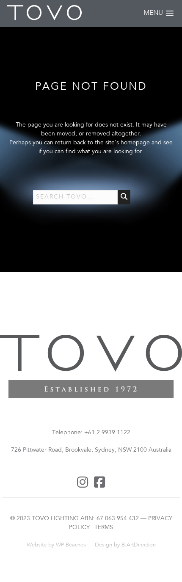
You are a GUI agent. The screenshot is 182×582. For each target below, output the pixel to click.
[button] (158, 13)
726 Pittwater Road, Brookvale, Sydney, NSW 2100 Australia (91, 450)
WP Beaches (71, 545)
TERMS (103, 527)
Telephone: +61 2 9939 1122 (91, 433)
